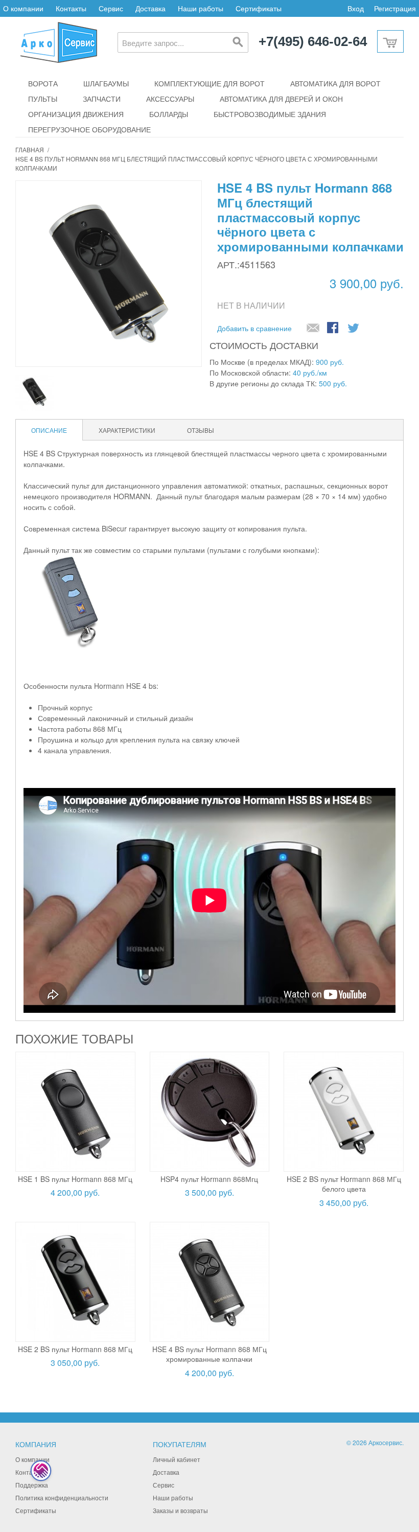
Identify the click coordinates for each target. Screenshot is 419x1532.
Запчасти (102, 99)
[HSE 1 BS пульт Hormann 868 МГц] (75, 1112)
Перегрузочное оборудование (89, 129)
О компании (23, 8)
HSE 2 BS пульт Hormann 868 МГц (75, 1349)
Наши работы (200, 8)
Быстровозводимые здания (270, 114)
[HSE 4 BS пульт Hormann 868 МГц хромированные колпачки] (210, 1282)
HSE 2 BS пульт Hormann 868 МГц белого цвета (344, 1184)
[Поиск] (238, 42)
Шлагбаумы (106, 83)
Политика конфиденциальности (61, 1497)
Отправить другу (313, 328)
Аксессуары (170, 99)
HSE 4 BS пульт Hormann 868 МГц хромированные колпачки (209, 1354)
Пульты (42, 99)
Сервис (111, 8)
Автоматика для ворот (335, 83)
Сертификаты (259, 8)
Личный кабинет (176, 1459)
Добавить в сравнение (254, 328)
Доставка (150, 8)
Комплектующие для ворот (209, 83)
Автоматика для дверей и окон (281, 99)
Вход (355, 8)
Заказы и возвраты (180, 1510)
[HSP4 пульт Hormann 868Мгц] (210, 1112)
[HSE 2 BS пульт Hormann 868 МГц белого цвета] (344, 1112)
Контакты (71, 8)
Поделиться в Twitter (354, 328)
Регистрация (395, 8)
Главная (29, 149)
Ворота (43, 83)
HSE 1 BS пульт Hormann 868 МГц (75, 1179)
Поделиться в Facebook (333, 328)
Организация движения (76, 114)
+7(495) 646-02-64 (313, 42)
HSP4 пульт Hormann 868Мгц (209, 1179)
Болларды (168, 114)
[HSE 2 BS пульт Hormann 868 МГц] (75, 1282)
